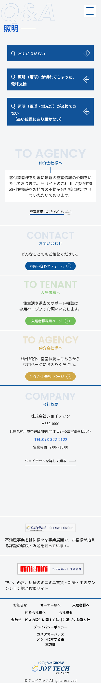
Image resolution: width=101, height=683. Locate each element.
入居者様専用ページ (46, 320)
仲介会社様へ (35, 612)
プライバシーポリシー (50, 626)
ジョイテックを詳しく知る (45, 460)
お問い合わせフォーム (47, 265)
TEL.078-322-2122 (50, 439)
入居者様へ (80, 605)
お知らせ (20, 605)
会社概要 (66, 612)
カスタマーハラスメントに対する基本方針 (50, 639)
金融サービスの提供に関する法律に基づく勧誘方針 (50, 619)
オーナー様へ (50, 605)
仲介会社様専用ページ (47, 376)
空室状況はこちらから (47, 211)
